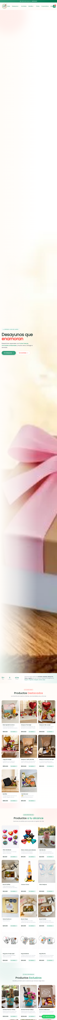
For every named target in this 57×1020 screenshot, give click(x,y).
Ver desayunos (8, 353)
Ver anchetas (22, 353)
